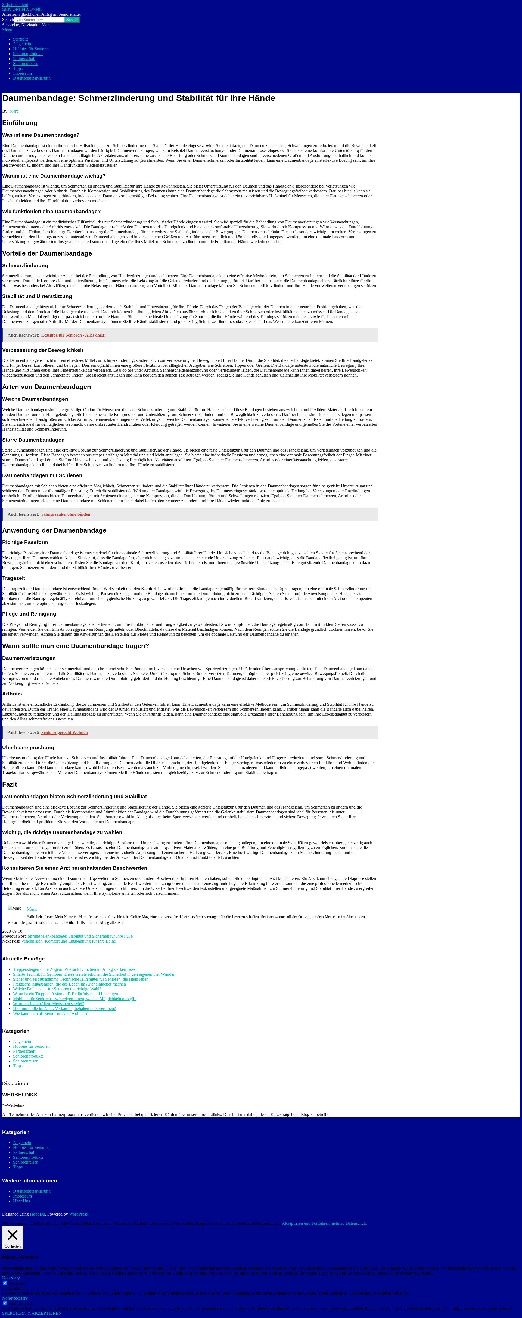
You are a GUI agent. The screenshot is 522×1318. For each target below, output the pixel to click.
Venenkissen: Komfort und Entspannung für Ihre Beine (68, 941)
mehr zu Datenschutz (349, 1223)
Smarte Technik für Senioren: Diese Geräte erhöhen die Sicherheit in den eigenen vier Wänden (94, 974)
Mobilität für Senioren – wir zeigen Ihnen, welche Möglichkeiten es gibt (74, 998)
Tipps (18, 1066)
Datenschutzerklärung (32, 1191)
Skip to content (15, 4)
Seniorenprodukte (28, 1056)
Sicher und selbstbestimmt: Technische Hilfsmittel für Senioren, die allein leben (80, 979)
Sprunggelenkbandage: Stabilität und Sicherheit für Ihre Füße (80, 936)
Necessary (17, 1283)
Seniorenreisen (25, 1061)
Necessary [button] (11, 1278)
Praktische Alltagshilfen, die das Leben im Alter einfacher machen (69, 984)
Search (8, 19)
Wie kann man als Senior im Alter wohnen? (50, 1013)
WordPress (78, 1214)
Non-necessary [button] (15, 1298)
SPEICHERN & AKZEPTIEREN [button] (32, 1313)
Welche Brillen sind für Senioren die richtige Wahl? (57, 989)
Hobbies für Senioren (31, 1046)
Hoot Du (37, 1214)
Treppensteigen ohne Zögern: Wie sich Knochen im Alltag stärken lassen (75, 969)
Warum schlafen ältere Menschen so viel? (48, 1003)
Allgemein (22, 1041)
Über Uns (21, 1201)
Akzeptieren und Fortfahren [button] (306, 1223)
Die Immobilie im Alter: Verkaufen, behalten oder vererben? (64, 1008)
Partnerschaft (24, 1051)
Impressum (22, 1196)
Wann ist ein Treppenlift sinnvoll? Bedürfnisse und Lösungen (65, 993)
